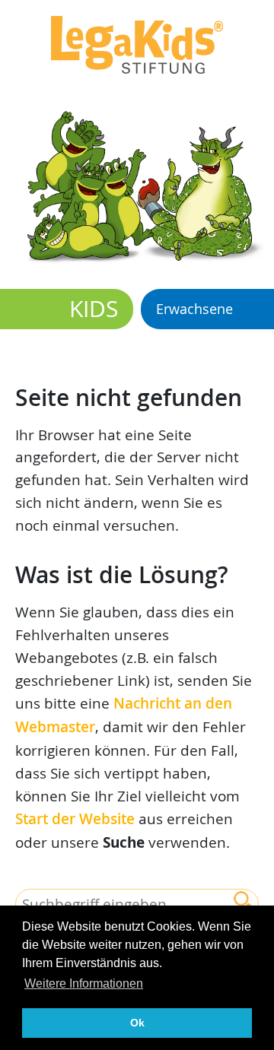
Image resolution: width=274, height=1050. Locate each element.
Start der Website (75, 819)
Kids (93, 308)
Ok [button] (137, 1023)
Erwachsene (194, 309)
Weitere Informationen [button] (83, 983)
